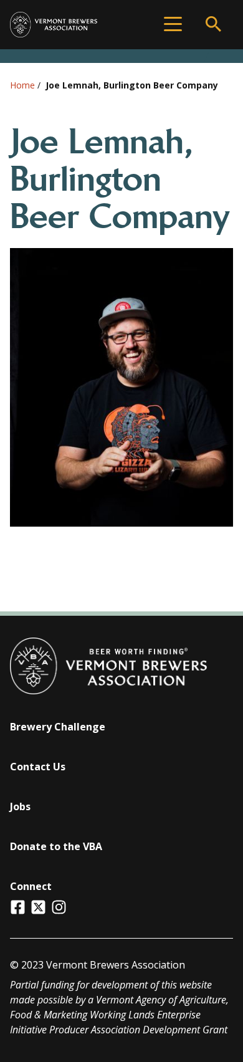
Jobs (20, 806)
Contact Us (37, 766)
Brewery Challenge (57, 727)
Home (22, 85)
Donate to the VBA (56, 846)
